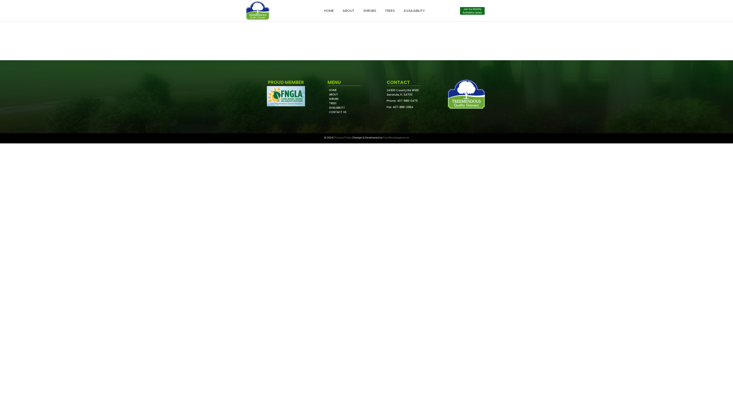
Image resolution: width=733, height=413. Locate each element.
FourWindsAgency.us (396, 137)
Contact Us (337, 112)
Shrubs (369, 10)
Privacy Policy (343, 137)
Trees (390, 10)
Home (329, 10)
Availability (414, 10)
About (348, 10)
